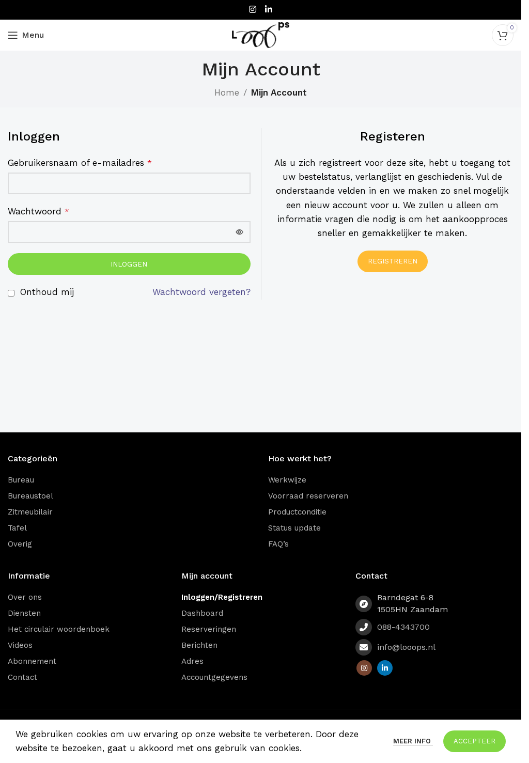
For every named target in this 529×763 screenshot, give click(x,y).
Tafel (17, 528)
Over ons (25, 597)
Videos (20, 645)
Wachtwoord (38, 211)
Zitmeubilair (30, 512)
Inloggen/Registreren (221, 597)
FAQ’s (278, 544)
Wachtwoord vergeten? (201, 292)
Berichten (199, 645)
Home (226, 92)
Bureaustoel (30, 496)
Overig (20, 544)
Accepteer (474, 741)
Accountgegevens (214, 677)
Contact (22, 677)
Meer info (413, 741)
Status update (294, 528)
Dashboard (202, 613)
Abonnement (32, 661)
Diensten (24, 613)
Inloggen (129, 264)
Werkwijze (287, 480)
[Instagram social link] (252, 10)
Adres (192, 661)
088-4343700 (403, 627)
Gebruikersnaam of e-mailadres (80, 163)
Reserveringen (208, 629)
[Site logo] (261, 34)
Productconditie (297, 512)
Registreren (392, 261)
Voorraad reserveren (308, 496)
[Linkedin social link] (269, 10)
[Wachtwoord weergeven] (240, 232)
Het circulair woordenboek (59, 629)
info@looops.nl (406, 647)
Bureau (21, 480)
